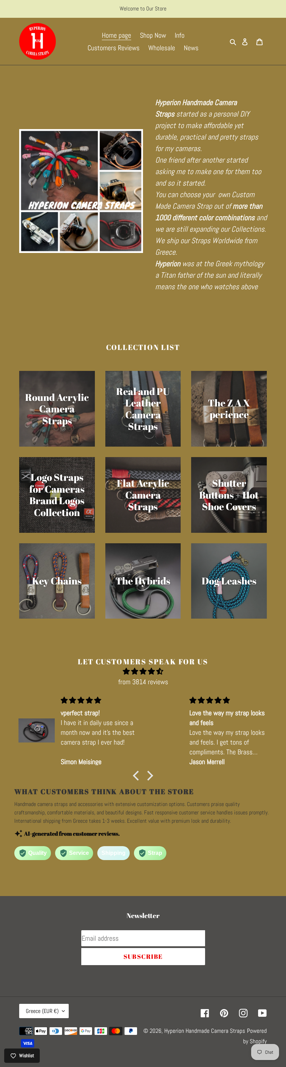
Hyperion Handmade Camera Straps (204, 1031)
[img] (143, 671)
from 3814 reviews (143, 681)
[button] (138, 776)
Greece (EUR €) (42, 1011)
